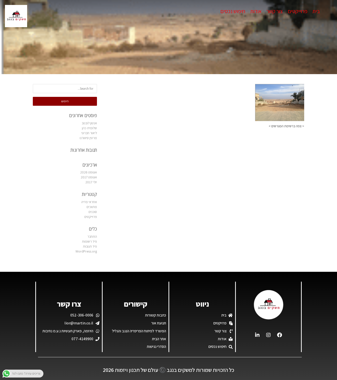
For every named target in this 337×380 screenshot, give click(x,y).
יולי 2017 (91, 182)
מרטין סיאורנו (88, 138)
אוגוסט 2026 (88, 172)
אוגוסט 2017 (89, 177)
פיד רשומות (89, 241)
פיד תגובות (90, 246)
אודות (256, 11)
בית (316, 11)
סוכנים (93, 212)
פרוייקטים (297, 11)
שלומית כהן (89, 128)
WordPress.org (86, 251)
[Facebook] (279, 335)
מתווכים (92, 207)
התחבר (92, 236)
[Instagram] (268, 335)
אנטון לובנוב (89, 123)
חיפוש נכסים (232, 11)
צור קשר (274, 11)
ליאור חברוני (89, 133)
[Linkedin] (257, 335)
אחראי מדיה (89, 202)
